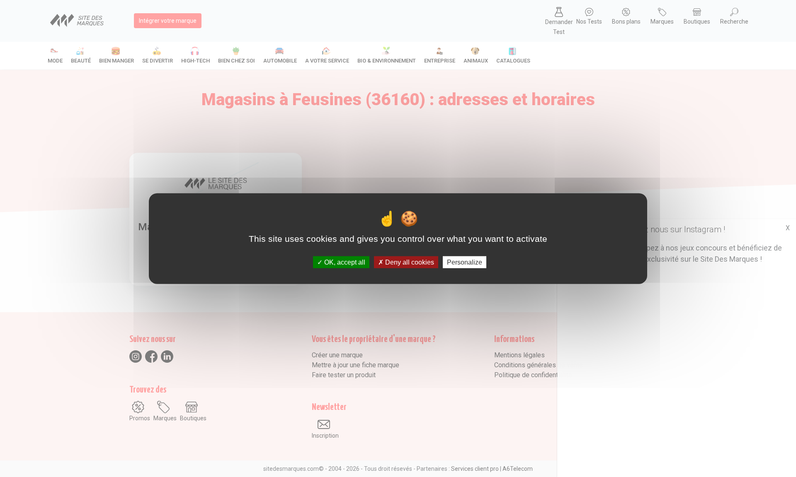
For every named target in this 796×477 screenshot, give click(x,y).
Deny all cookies (408, 261)
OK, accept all (344, 261)
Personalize (464, 261)
